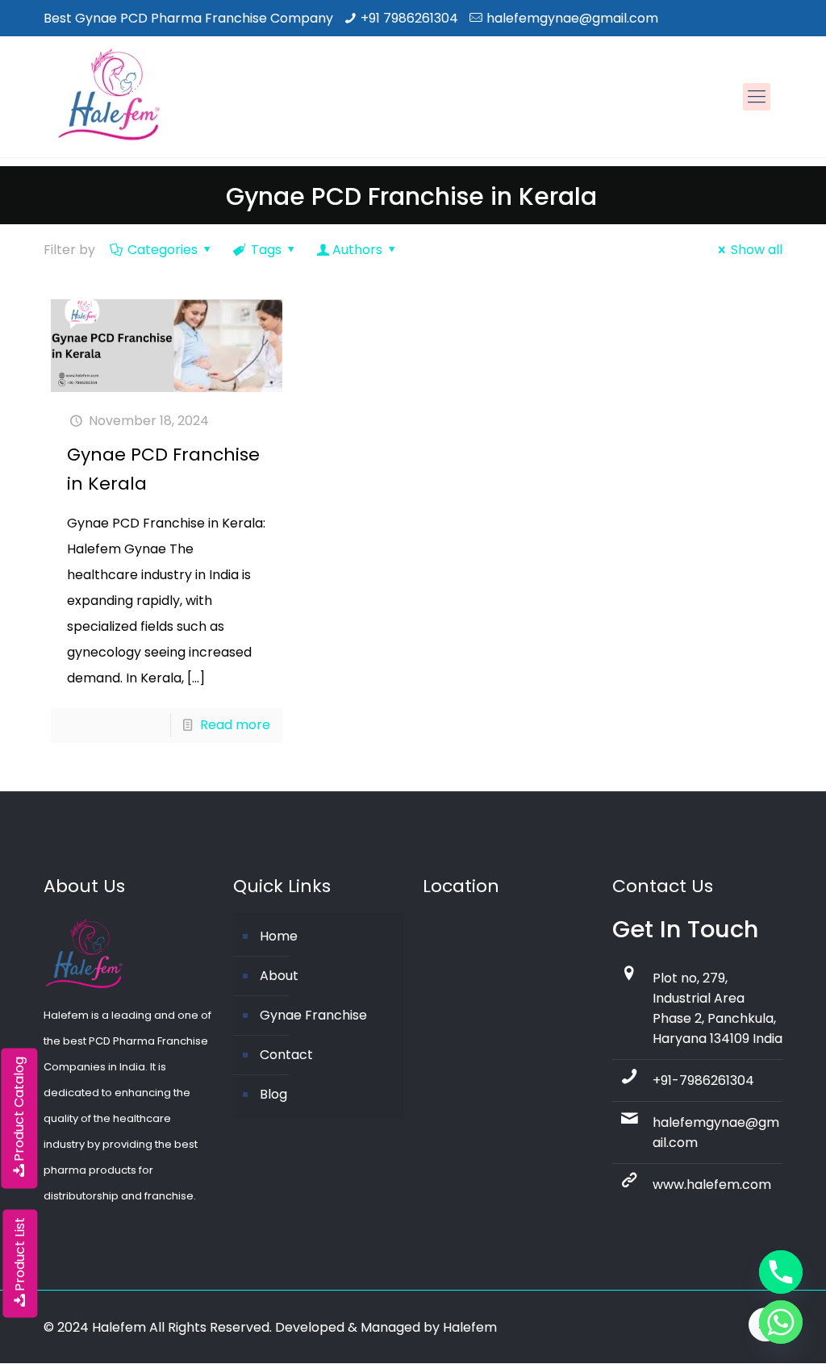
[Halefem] (102, 96)
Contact (286, 1054)
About (279, 975)
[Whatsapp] (781, 1322)
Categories (162, 249)
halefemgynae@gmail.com (572, 18)
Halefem (470, 1327)
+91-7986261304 (703, 1080)
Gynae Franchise (313, 1015)
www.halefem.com (712, 1184)
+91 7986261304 (409, 18)
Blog (273, 1094)
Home (279, 936)
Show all (756, 249)
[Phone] (781, 1272)
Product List (19, 1254)
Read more (235, 724)
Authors (357, 249)
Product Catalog (19, 1109)
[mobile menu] (756, 97)
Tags (266, 249)
